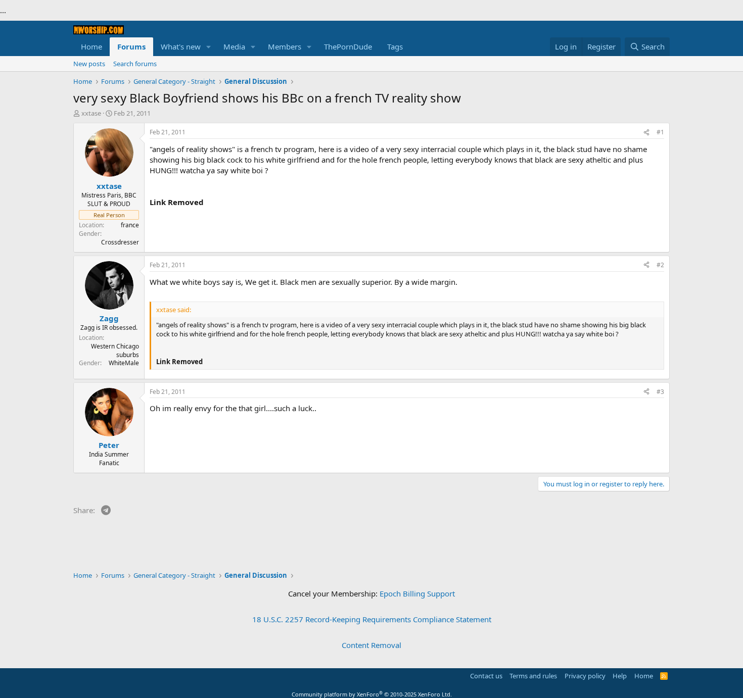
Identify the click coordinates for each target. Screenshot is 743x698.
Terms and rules (533, 675)
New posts (89, 63)
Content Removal (371, 645)
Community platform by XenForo (372, 694)
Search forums (135, 63)
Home (91, 46)
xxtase (91, 113)
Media (234, 46)
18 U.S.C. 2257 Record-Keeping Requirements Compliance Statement (371, 619)
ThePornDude (348, 46)
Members (284, 46)
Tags (395, 46)
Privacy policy (585, 675)
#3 (660, 391)
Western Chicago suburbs (115, 350)
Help (620, 675)
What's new (181, 46)
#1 (660, 132)
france (130, 225)
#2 (660, 265)
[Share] (646, 132)
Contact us (486, 675)
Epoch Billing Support (417, 593)
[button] (209, 46)
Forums (131, 46)
